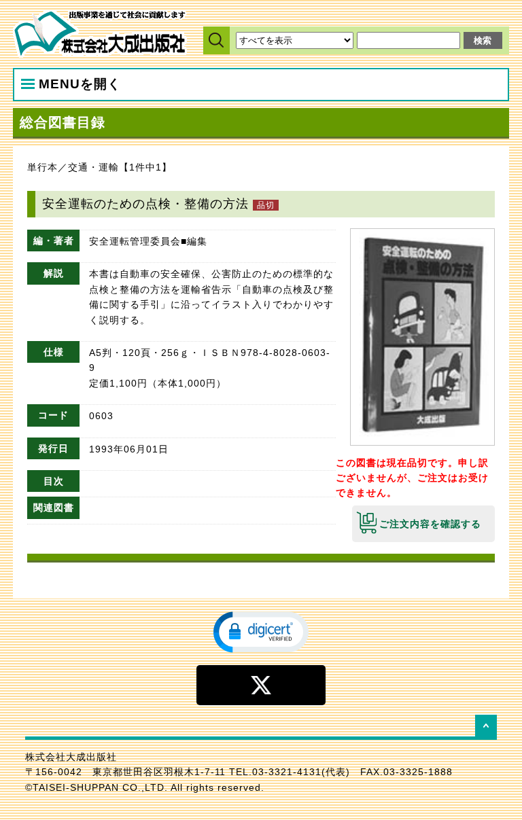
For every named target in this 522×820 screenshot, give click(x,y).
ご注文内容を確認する (430, 523)
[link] (261, 631)
